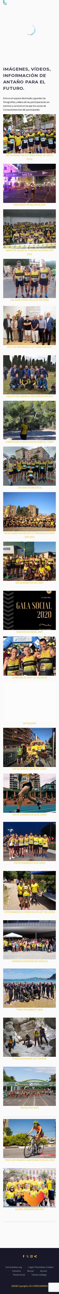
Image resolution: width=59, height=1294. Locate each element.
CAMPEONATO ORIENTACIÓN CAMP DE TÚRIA (29, 441)
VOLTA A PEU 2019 (29, 1107)
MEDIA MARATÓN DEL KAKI (29, 582)
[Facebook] (23, 1256)
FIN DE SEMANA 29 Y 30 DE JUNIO (30, 768)
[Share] (35, 1256)
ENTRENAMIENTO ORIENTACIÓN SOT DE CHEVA (29, 911)
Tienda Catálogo (39, 1275)
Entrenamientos (42, 13)
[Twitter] (27, 1256)
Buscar (30, 1271)
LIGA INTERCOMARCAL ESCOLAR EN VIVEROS (29, 396)
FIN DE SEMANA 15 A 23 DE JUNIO (29, 814)
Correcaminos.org (13, 1267)
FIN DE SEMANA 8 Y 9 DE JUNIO (29, 862)
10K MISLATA (29, 723)
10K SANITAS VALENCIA (30, 487)
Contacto (16, 1271)
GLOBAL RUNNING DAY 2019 (29, 1209)
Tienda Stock (19, 1275)
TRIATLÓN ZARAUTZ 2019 (29, 1009)
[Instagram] (31, 1256)
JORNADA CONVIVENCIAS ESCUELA (29, 961)
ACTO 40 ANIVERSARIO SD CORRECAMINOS (29, 347)
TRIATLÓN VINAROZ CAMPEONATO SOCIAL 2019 (29, 1160)
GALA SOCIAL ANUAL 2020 (29, 631)
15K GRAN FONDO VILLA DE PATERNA (29, 299)
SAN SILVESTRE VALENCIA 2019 (30, 204)
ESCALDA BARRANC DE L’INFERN (29, 1058)
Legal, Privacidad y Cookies (41, 1267)
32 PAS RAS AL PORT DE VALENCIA (29, 677)
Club (25, 13)
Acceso (43, 1271)
